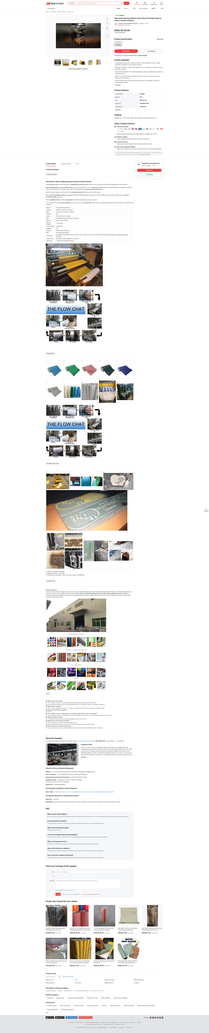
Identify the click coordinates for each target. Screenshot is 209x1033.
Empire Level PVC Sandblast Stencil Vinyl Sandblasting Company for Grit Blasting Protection (80, 929)
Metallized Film (60, 998)
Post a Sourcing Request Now (91, 894)
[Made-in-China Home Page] (55, 3)
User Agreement (113, 1027)
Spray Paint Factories (92, 1005)
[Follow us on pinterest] (160, 1017)
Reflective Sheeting (106, 792)
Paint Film (104, 1005)
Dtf (112, 792)
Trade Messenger (71, 1017)
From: (53, 872)
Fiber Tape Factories (79, 1005)
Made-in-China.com (97, 1024)
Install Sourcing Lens (86, 1017)
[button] (122, 3)
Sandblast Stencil (79, 792)
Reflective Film (49, 980)
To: (54, 876)
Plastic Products (62, 11)
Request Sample (142, 55)
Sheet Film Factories (65, 1005)
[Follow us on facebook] (150, 1017)
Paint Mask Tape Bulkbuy (67, 1009)
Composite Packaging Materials (75, 998)
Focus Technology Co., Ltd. (93, 1027)
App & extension (143, 8)
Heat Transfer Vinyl (89, 792)
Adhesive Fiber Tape (115, 1005)
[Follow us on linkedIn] (162, 1017)
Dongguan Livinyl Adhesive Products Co (128, 23)
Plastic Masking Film (52, 1009)
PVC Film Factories (52, 1005)
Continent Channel (123, 1022)
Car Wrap (97, 792)
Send (58, 894)
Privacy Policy (129, 1027)
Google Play (60, 1017)
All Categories (51, 8)
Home (47, 11)
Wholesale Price (114, 1022)
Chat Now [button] (152, 51)
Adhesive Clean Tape (129, 1005)
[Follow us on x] (153, 1017)
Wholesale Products (104, 1022)
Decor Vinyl (78, 983)
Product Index (132, 1022)
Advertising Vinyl (59, 792)
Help (134, 8)
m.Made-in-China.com (108, 1024)
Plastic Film (70, 11)
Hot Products (71, 1022)
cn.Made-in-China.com (120, 1024)
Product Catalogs (68, 976)
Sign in (161, 4)
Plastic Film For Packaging (120, 998)
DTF (76, 980)
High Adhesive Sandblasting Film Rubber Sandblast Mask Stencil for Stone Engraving (152, 929)
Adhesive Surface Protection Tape (145, 1005)
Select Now (160, 39)
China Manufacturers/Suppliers (91, 1022)
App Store (50, 1017)
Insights (139, 1022)
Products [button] (72, 3)
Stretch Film (50, 998)
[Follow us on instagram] (155, 1017)
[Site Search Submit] (126, 3)
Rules (162, 8)
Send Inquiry (126, 51)
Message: (52, 880)
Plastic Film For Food (92, 998)
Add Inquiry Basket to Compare (79, 69)
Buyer (125, 8)
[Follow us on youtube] (158, 1017)
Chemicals (53, 11)
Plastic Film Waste (105, 998)
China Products (79, 1022)
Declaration (121, 1027)
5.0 (144, 165)
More (47, 1012)
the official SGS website (84, 741)
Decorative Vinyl (69, 792)
